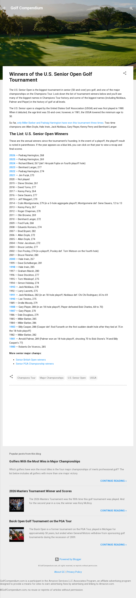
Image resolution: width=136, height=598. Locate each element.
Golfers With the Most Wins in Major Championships (44, 461)
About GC (59, 571)
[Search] (131, 9)
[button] (125, 73)
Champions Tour (26, 377)
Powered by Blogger (70, 559)
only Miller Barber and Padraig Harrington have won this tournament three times (60, 122)
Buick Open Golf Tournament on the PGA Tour (40, 521)
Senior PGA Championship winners (35, 363)
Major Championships (52, 377)
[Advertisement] (68, 40)
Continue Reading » (113, 480)
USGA (93, 377)
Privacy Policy (74, 571)
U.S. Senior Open (77, 377)
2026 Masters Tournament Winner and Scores (40, 491)
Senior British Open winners (31, 359)
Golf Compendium (27, 8)
